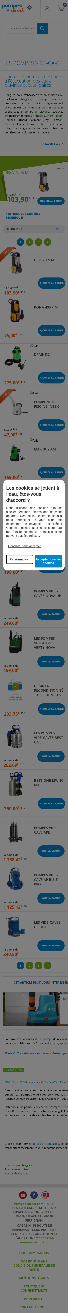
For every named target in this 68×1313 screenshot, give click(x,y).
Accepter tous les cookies (48, 561)
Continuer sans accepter (24, 546)
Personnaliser (20, 559)
